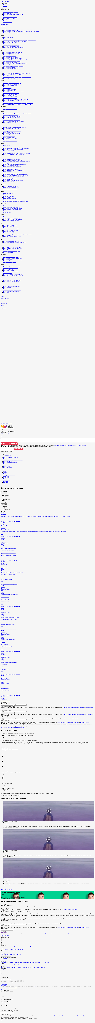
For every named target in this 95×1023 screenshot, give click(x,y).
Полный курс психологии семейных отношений (14, 127)
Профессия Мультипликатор (10, 56)
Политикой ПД (13, 988)
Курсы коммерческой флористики (11, 84)
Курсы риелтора (7, 235)
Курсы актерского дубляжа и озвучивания (13, 275)
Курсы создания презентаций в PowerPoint (13, 47)
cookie (34, 986)
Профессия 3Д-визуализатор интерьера (12, 58)
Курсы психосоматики (8, 181)
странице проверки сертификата (70, 909)
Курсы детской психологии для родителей (13, 149)
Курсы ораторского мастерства (10, 186)
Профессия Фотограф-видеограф (11, 241)
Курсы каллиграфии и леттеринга (11, 281)
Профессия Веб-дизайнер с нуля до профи (13, 52)
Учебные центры (17, 954)
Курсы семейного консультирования (12, 166)
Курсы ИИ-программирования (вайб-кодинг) (14, 121)
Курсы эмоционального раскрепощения (12, 199)
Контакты (5, 473)
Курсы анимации (7, 88)
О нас (4, 4)
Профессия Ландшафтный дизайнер (11, 61)
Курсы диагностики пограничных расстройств (14, 164)
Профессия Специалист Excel (10, 109)
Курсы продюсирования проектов (11, 46)
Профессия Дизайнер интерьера (10, 68)
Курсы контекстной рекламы (10, 42)
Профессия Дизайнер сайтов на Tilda (12, 62)
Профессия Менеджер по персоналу (11, 205)
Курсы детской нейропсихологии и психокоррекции (15, 174)
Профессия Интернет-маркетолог (11, 30)
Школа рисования (7, 22)
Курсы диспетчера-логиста (9, 229)
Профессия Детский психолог (10, 138)
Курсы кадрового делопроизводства (11, 218)
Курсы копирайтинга (8, 37)
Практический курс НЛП (9, 150)
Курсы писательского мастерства (11, 271)
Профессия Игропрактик (9, 136)
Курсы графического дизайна (10, 78)
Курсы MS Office (7, 212)
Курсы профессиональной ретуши (11, 251)
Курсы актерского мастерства (10, 189)
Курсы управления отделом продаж (11, 227)
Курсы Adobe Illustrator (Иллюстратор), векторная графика (17, 77)
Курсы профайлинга (8, 179)
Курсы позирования (8, 252)
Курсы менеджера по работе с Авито (12, 236)
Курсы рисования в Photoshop (10, 98)
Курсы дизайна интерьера (9, 86)
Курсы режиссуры (7, 273)
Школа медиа (6, 20)
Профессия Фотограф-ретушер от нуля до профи (14, 242)
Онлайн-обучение (5, 24)
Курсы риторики (7, 194)
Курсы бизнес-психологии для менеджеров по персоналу (16, 161)
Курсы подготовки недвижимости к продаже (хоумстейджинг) (18, 103)
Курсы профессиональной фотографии (12, 248)
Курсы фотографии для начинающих (12, 247)
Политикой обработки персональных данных (65, 445)
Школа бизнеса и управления (10, 18)
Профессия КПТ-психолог (9, 139)
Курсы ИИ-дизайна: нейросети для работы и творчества (16, 73)
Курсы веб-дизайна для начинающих (12, 74)
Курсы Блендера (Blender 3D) (10, 96)
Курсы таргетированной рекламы (11, 45)
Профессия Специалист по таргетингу (12, 32)
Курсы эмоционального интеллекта (11, 168)
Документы (6, 476)
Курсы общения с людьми (9, 152)
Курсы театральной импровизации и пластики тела (15, 201)
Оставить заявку (4, 1014)
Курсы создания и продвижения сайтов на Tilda (14, 41)
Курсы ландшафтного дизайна (10, 85)
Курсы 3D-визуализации (9, 90)
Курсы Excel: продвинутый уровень (11, 117)
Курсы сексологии (7, 171)
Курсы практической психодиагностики (12, 159)
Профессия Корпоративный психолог (12, 133)
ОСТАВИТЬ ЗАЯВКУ (5, 720)
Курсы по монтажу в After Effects (11, 93)
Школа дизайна (7, 13)
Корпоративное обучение (9, 475)
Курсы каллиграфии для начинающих (12, 290)
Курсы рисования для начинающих (11, 286)
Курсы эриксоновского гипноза (10, 169)
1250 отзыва (4, 958)
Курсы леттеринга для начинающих (11, 291)
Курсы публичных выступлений (11, 187)
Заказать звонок (9, 443)
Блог (4, 478)
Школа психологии (7, 15)
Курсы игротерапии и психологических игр (13, 160)
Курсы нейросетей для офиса (10, 122)
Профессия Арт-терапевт (9, 137)
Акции (5, 6)
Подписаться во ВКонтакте (19, 727)
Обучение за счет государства (8, 967)
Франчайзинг (6, 477)
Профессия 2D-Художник (9, 67)
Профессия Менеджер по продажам (11, 207)
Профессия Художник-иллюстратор (11, 54)
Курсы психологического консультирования (13, 154)
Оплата (16, 949)
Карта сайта (6, 482)
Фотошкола (6, 19)
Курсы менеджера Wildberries (10, 225)
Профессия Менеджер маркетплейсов (12, 209)
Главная (5, 470)
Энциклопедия (6, 480)
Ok (1, 989)
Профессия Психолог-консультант (11, 128)
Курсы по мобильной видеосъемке (11, 266)
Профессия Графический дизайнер (11, 53)
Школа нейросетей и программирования (13, 14)
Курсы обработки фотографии (10, 249)
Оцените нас (4, 959)
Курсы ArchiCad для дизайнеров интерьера (13, 100)
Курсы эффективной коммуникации (12, 131)
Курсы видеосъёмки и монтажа (10, 268)
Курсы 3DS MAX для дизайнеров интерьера (13, 91)
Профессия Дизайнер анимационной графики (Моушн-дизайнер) (18, 59)
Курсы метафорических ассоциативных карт (14, 170)
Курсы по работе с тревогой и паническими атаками (15, 175)
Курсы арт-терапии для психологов (11, 173)
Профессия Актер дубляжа (9, 262)
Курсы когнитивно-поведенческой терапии (13, 176)
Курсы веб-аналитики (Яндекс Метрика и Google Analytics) (17, 113)
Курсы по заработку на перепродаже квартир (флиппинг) (17, 104)
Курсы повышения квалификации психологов (14, 129)
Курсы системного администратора (11, 120)
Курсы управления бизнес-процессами (12, 219)
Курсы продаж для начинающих (11, 230)
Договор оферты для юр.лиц (36, 946)
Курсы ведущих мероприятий (10, 198)
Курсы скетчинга (7, 292)
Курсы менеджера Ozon (9, 226)
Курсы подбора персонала (9, 216)
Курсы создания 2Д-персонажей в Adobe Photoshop (15, 99)
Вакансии (6, 949)
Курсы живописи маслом (9, 288)
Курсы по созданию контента (10, 38)
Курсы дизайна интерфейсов (10, 94)
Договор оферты (4, 946)
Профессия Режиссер (8, 259)
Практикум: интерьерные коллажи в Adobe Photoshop (16, 101)
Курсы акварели (7, 287)
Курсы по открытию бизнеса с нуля (11, 232)
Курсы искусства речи (8, 196)
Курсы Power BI (7, 118)
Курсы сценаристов (8, 269)
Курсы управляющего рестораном (11, 220)
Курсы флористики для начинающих (12, 83)
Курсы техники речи (8, 193)
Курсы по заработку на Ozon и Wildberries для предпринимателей (18, 234)
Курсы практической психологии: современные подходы (16, 153)
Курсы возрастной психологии (10, 165)
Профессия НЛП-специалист (10, 141)
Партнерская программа (25, 951)
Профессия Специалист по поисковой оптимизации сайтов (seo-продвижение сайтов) (23, 29)
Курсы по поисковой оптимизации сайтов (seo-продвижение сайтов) (19, 40)
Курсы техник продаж (8, 231)
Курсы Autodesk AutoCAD (9, 95)
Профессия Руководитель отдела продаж (13, 210)
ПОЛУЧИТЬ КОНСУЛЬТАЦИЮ (7, 706)
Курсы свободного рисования (10, 178)
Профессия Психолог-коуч (9, 132)
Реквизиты (5, 481)
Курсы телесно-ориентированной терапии (13, 180)
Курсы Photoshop (7, 75)
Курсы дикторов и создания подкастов (12, 274)
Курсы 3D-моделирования (9, 89)
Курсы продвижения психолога (10, 163)
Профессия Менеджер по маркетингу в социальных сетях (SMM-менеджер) (21, 31)
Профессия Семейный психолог (11, 134)
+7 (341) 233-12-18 (5, 1)
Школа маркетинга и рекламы (10, 12)
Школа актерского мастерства (10, 17)
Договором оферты (81, 445)
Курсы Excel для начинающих (10, 115)
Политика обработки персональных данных (19, 946)
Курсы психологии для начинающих (12, 147)
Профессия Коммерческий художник (12, 280)
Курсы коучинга (7, 145)
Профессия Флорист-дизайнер (10, 57)
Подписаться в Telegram (6, 727)
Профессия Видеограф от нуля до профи (13, 258)
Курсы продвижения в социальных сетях (13, 43)
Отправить (18, 449)
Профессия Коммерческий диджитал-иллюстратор (15, 63)
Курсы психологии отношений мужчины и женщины (16, 148)
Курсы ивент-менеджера (9, 270)
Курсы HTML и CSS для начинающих (12, 116)
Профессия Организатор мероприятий (12, 260)
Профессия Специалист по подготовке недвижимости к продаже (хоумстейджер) (22, 64)
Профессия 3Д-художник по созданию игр (13, 66)
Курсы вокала (6, 197)
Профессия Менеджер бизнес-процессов (13, 208)
